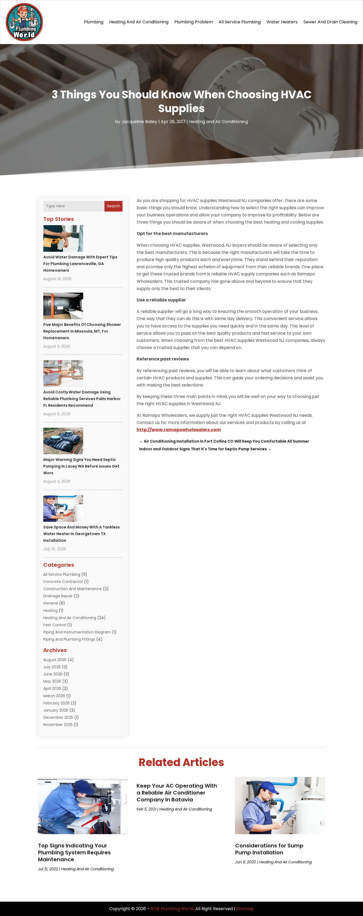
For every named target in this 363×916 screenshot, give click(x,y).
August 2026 (54, 659)
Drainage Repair (58, 596)
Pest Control (54, 625)
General (50, 603)
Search (113, 206)
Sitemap (245, 909)
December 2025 (58, 717)
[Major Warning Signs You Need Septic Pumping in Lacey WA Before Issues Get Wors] (63, 442)
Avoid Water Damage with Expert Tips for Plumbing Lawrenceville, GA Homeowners (80, 263)
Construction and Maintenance (72, 588)
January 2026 (55, 710)
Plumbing (93, 22)
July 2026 (52, 667)
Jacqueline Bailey (139, 122)
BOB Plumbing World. (172, 909)
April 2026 (52, 688)
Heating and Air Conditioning (138, 22)
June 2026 (52, 674)
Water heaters (282, 22)
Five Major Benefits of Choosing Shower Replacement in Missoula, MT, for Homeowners (82, 331)
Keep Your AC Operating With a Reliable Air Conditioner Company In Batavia (177, 792)
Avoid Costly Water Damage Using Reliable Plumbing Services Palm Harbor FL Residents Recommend (82, 398)
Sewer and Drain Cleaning (330, 22)
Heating (50, 610)
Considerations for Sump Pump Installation (269, 849)
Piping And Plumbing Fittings (69, 639)
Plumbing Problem (193, 22)
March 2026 (54, 696)
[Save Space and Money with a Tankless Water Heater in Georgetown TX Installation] (63, 509)
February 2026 (56, 703)
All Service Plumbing (240, 22)
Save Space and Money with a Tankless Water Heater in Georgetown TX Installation (81, 533)
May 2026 (52, 681)
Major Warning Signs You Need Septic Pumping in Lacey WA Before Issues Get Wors (81, 466)
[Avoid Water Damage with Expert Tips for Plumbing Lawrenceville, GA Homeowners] (63, 239)
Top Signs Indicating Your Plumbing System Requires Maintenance (74, 852)
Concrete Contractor (63, 581)
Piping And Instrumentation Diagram (77, 632)
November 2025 (58, 724)
